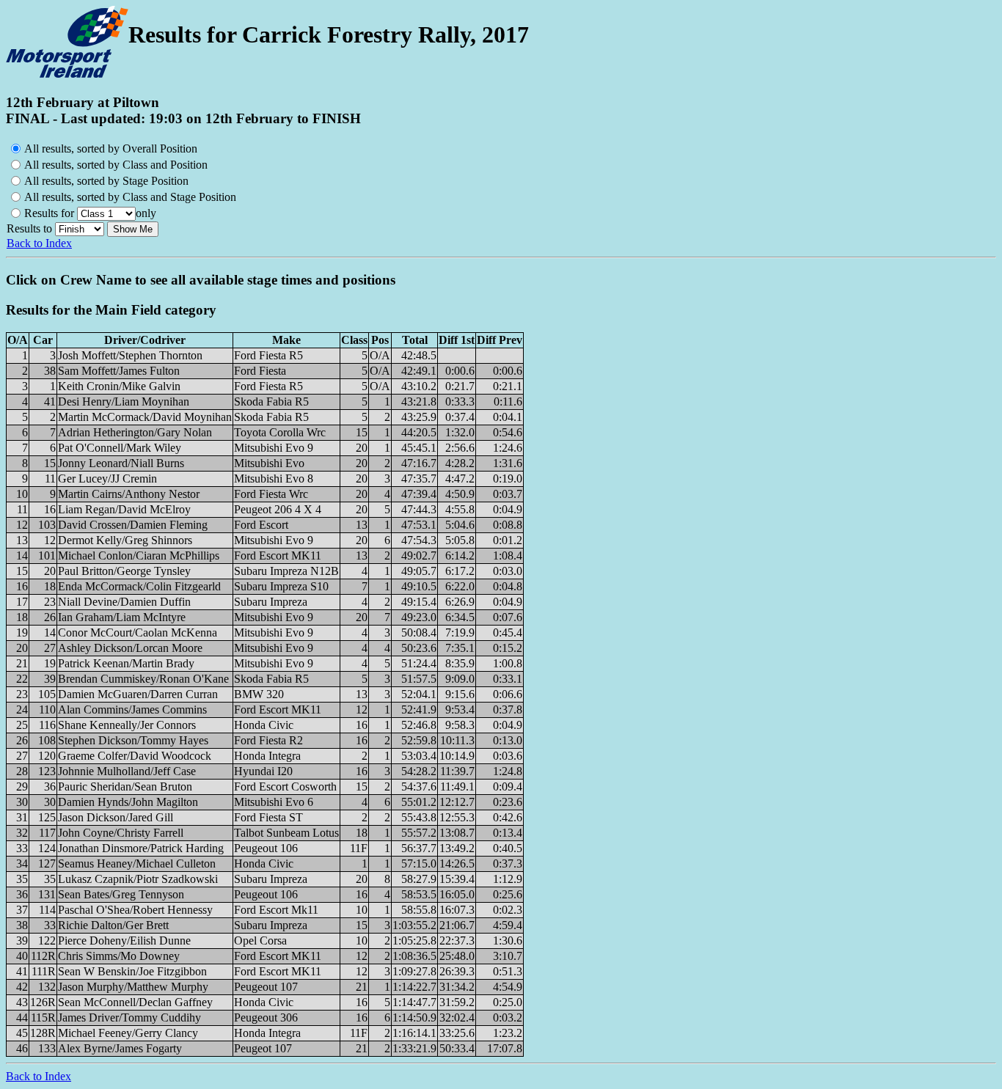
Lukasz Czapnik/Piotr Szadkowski (138, 879)
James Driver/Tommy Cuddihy (129, 1017)
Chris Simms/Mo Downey (119, 956)
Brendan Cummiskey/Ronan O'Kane (143, 678)
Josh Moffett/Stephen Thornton (130, 355)
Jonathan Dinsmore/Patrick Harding (141, 848)
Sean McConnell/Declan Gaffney (135, 1002)
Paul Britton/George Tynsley (124, 571)
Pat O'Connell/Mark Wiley (119, 447)
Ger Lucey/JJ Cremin (107, 478)
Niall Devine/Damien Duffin (124, 601)
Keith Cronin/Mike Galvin (119, 386)
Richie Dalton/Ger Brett (113, 925)
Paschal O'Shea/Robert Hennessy (135, 909)
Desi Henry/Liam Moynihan (123, 401)
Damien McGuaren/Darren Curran (138, 694)
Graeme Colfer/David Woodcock (134, 755)
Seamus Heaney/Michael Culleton (137, 863)
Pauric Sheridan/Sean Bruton (125, 786)
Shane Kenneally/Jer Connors (127, 725)
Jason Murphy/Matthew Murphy (133, 986)
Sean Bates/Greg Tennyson (121, 894)
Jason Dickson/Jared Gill (115, 817)
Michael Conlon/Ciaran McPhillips (138, 555)
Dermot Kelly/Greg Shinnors (125, 540)
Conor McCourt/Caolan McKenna (137, 632)
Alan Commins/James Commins (132, 709)
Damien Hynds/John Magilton (128, 802)
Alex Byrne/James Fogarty (120, 1048)
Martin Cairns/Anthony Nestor (129, 494)
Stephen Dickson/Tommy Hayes (133, 740)
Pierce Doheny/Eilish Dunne (124, 940)
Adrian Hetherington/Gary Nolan (135, 432)
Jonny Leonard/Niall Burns (121, 463)
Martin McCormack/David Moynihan (145, 417)
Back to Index (39, 243)
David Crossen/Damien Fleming (133, 524)
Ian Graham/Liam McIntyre (122, 617)
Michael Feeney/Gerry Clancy (128, 1033)
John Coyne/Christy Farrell (120, 832)
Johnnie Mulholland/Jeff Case (127, 771)
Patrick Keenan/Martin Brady (126, 663)
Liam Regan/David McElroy (124, 509)
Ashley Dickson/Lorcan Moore (130, 648)
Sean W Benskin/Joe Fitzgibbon (132, 971)
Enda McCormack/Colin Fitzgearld (139, 586)
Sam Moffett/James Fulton (119, 370)
